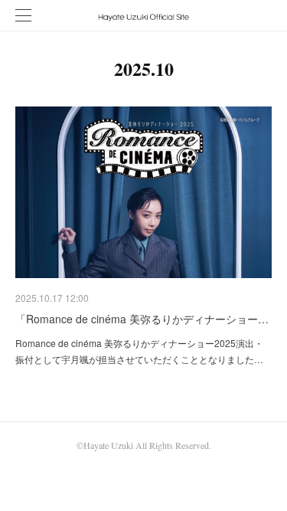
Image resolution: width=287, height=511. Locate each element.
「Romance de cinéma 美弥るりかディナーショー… (142, 318)
